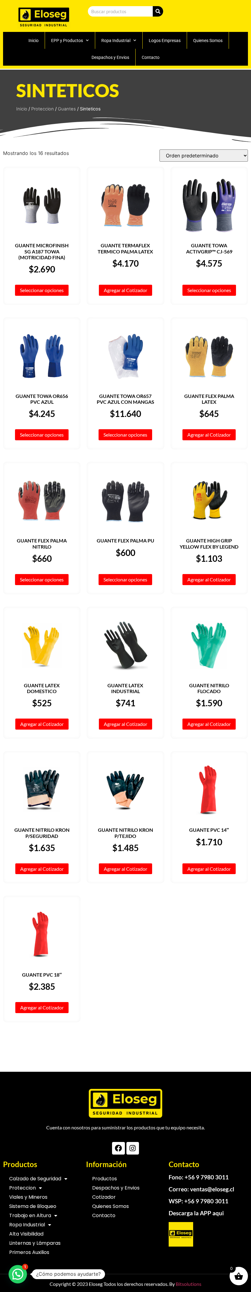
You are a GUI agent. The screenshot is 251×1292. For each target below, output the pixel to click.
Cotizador (104, 1197)
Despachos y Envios (110, 57)
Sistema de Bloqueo (32, 1206)
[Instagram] (132, 1148)
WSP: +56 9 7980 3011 (198, 1201)
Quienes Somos (208, 40)
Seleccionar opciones (42, 290)
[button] (18, 1274)
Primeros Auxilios (29, 1252)
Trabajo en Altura (30, 1215)
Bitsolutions (188, 1284)
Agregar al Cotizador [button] (125, 290)
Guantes (67, 109)
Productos (104, 1178)
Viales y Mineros (28, 1197)
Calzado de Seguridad (35, 1178)
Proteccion (42, 109)
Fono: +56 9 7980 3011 (199, 1177)
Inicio (33, 40)
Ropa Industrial (115, 40)
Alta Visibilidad (26, 1233)
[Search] (158, 11)
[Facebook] (118, 1148)
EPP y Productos (67, 40)
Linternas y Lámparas (35, 1243)
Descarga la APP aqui (196, 1213)
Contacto (150, 57)
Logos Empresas (165, 40)
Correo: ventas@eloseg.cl (201, 1189)
